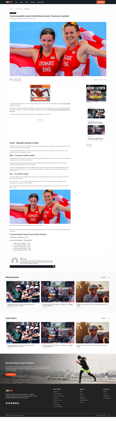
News (21, 2)
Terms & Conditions (58, 406)
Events (26, 2)
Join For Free (107, 2)
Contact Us (56, 398)
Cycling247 (106, 395)
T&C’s (109, 415)
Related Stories (12, 277)
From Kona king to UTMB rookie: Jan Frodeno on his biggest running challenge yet (96, 139)
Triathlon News (18, 9)
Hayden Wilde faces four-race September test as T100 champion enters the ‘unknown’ (95, 123)
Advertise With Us (57, 393)
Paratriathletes (83, 400)
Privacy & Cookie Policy (101, 415)
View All (103, 277)
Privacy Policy (56, 404)
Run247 (105, 393)
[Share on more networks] (105, 79)
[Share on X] (102, 79)
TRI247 (11, 9)
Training (33, 2)
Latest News (11, 318)
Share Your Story (57, 400)
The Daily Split (106, 398)
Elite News (27, 9)
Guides (81, 402)
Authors (55, 402)
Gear (16, 2)
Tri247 (105, 391)
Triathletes (82, 398)
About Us (55, 391)
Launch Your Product (58, 395)
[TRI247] (9, 2)
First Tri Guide (40, 2)
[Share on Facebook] (99, 79)
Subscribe (100, 2)
